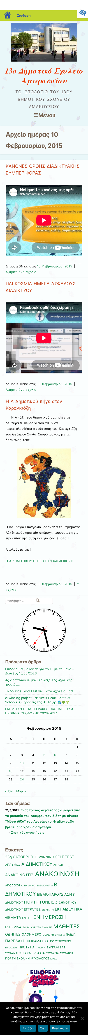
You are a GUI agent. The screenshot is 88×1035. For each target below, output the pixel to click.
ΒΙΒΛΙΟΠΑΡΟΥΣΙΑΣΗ (54, 894)
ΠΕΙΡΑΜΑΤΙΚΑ (38, 941)
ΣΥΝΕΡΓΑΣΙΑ (35, 953)
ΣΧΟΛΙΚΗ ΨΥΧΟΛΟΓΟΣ (33, 958)
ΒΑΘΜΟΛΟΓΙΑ (45, 885)
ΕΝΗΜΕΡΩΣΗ (49, 917)
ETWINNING (44, 857)
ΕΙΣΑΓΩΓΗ (48, 909)
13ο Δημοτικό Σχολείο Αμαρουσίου (44, 75)
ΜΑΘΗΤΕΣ (66, 926)
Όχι (42, 1028)
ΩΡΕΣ (53, 958)
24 (22, 779)
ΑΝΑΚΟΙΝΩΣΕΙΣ (19, 875)
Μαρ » (21, 791)
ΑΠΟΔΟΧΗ (12, 885)
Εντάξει (28, 1028)
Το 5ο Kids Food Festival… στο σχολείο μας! (39, 691)
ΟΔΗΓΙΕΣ (13, 934)
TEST (69, 857)
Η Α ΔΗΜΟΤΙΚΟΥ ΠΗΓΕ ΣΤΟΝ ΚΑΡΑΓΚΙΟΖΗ (39, 561)
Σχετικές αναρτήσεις (27, 832)
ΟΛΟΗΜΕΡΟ (31, 934)
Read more (60, 1028)
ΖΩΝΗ (26, 927)
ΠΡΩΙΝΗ (41, 947)
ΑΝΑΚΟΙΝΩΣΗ (57, 874)
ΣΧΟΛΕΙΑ (52, 953)
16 (10, 771)
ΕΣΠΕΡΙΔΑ (13, 927)
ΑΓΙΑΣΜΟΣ (12, 864)
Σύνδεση (24, 15)
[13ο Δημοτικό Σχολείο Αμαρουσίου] (44, 60)
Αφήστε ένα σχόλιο (21, 272)
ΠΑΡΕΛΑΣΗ (15, 941)
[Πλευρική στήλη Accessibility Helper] (82, 12)
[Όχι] (82, 1018)
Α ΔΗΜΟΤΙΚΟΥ (37, 864)
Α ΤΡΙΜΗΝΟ (28, 885)
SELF (59, 857)
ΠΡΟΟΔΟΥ (11, 947)
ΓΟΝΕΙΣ (47, 902)
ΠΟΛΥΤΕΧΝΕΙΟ (60, 941)
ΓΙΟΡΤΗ (31, 902)
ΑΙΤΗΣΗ (58, 864)
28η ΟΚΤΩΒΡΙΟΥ (19, 857)
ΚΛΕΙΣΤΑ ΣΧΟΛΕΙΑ (42, 927)
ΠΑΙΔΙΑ (71, 934)
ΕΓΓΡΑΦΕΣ (32, 909)
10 (22, 763)
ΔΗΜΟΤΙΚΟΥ (14, 909)
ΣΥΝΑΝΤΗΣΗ (14, 953)
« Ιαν (9, 791)
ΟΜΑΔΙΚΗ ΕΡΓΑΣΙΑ (54, 934)
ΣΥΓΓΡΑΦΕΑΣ (56, 947)
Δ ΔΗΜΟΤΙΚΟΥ (66, 902)
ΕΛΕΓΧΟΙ (27, 918)
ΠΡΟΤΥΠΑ (27, 947)
